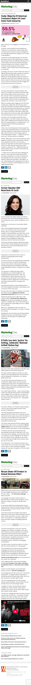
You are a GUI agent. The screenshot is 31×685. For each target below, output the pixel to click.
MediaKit (17, 666)
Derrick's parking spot (18, 570)
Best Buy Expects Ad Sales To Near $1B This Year (13, 644)
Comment (4, 171)
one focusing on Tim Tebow (13, 563)
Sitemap (13, 668)
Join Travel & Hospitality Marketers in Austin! (12, 658)
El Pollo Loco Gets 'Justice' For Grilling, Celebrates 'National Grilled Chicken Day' (13, 639)
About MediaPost (10, 666)
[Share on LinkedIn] (6, 167)
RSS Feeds (9, 668)
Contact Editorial (23, 666)
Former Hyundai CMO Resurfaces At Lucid (11, 635)
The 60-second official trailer (9, 557)
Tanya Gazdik (5, 192)
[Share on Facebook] (2, 167)
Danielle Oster (5, 23)
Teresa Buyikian (6, 347)
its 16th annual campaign (19, 494)
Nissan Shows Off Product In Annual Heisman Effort (13, 642)
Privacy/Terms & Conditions (13, 669)
